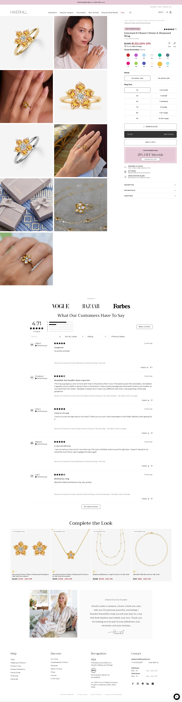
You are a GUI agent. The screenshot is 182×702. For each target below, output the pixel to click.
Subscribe (14, 679)
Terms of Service (96, 694)
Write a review (144, 326)
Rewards (54, 666)
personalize (152, 126)
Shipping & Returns (18, 663)
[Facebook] (132, 683)
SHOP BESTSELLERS (150, 159)
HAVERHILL (70, 694)
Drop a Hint (150, 142)
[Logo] (19, 13)
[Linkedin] (147, 683)
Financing (14, 676)
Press (53, 672)
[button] (60, 322)
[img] (41, 345)
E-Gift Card (55, 679)
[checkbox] (119, 336)
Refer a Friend (56, 669)
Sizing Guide (15, 672)
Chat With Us (153, 662)
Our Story (54, 659)
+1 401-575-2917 (137, 662)
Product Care (16, 666)
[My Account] (167, 12)
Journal (53, 675)
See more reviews (91, 506)
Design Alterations (18, 669)
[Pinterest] (142, 683)
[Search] (130, 12)
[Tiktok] (152, 683)
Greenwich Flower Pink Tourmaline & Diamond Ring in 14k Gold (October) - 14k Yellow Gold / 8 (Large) (100, 396)
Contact (136, 653)
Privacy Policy (83, 694)
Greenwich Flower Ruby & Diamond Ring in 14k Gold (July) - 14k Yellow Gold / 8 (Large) (94, 429)
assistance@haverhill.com (140, 659)
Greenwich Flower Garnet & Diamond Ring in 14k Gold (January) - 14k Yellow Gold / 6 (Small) (96, 494)
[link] (170, 29)
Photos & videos (118, 337)
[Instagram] (137, 683)
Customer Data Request (113, 694)
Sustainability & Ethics (59, 662)
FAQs (13, 659)
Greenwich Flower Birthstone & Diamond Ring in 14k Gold (84, 363)
